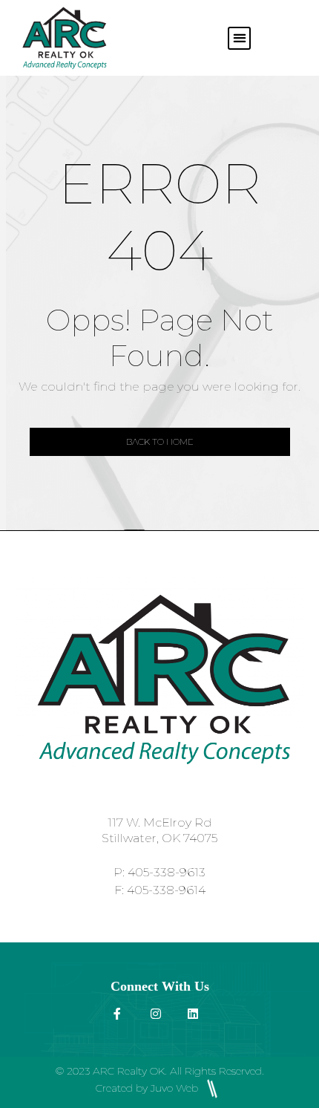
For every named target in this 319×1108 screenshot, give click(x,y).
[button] (239, 38)
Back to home (160, 441)
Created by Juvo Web (148, 1088)
